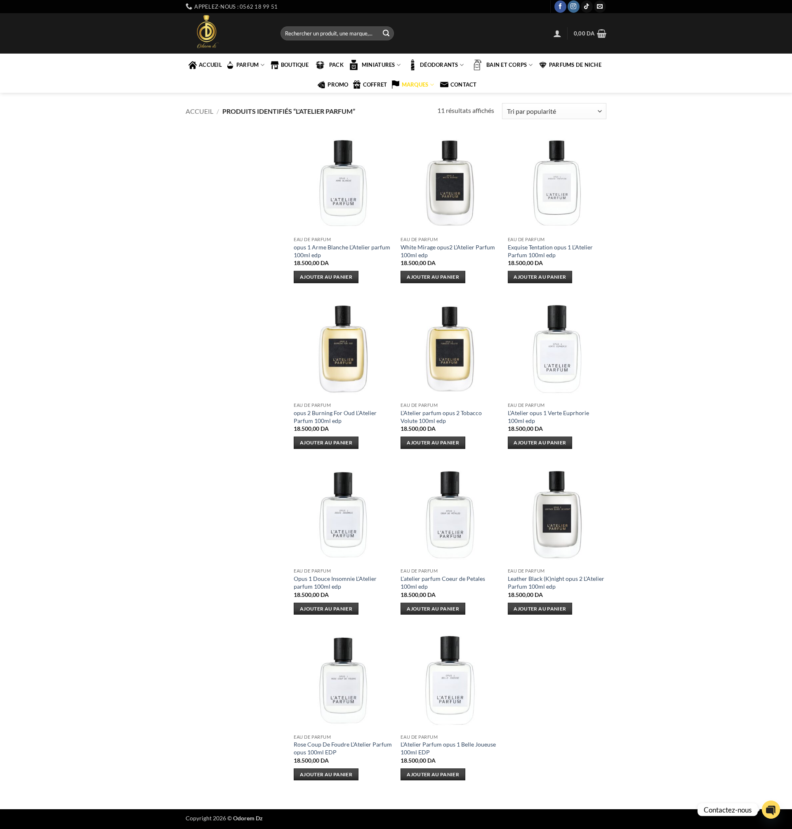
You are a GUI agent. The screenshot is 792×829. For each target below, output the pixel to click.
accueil (210, 64)
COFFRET (375, 84)
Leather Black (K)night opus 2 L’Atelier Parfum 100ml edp (556, 582)
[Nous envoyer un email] (600, 6)
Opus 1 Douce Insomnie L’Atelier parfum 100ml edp (335, 582)
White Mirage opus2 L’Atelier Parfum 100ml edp (448, 251)
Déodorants (439, 64)
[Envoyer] (386, 33)
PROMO (338, 84)
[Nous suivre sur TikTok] (587, 6)
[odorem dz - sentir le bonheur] (227, 33)
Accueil (199, 111)
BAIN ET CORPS (506, 64)
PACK (336, 64)
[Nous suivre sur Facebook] (560, 6)
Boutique (295, 64)
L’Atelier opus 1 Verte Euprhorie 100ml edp (548, 416)
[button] (557, 33)
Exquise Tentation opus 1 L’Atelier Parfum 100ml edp (550, 251)
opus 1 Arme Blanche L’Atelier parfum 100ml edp (342, 251)
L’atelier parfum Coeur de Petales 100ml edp (443, 582)
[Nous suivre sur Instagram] (574, 6)
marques (415, 84)
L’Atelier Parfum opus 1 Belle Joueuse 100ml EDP (448, 748)
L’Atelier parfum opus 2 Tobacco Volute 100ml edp (441, 416)
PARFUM (247, 64)
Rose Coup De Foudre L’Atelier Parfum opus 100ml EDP (343, 748)
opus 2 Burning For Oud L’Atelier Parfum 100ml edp (335, 416)
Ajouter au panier (326, 276)
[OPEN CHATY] (771, 810)
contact (463, 84)
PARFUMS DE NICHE (575, 64)
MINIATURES (378, 64)
